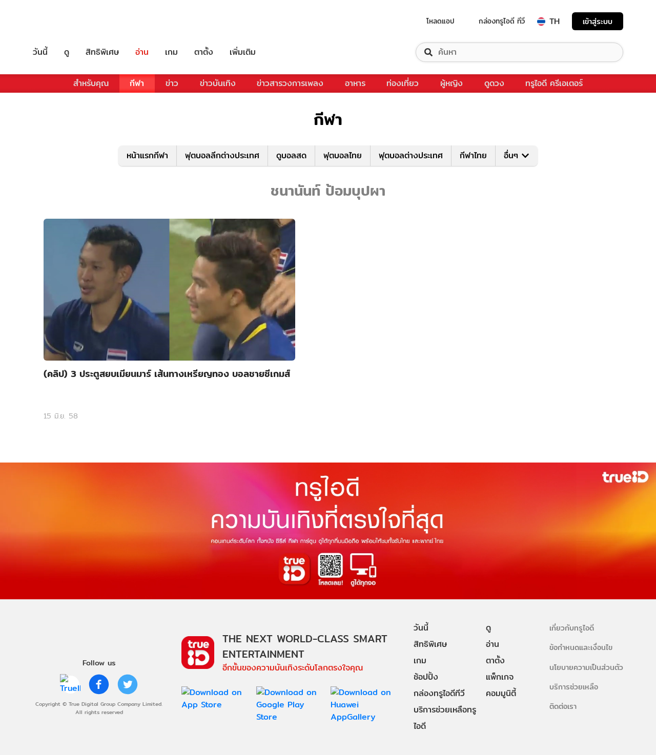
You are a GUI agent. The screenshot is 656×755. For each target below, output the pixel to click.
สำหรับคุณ (91, 83)
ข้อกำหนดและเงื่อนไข (580, 647)
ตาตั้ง (203, 52)
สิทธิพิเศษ (102, 52)
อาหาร (355, 83)
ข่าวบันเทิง (218, 83)
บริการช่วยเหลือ (573, 687)
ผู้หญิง (451, 83)
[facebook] (99, 684)
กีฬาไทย (473, 155)
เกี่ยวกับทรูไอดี (571, 628)
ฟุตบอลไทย (342, 155)
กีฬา (137, 83)
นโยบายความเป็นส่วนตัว (586, 667)
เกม (171, 52)
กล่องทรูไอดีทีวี (439, 693)
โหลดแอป (440, 21)
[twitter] (127, 684)
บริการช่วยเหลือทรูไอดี (445, 717)
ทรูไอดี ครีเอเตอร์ (554, 83)
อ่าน (142, 52)
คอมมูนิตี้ (501, 693)
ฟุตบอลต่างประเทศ (411, 155)
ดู (66, 52)
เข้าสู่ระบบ (597, 21)
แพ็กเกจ (500, 676)
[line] (70, 684)
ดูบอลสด (291, 155)
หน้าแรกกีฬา (147, 155)
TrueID (63, 21)
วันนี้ (40, 52)
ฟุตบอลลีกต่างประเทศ (222, 155)
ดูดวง (494, 83)
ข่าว (172, 83)
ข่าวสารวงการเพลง (290, 83)
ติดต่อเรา (563, 706)
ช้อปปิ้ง (426, 676)
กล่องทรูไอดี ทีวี (502, 21)
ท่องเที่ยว (402, 83)
